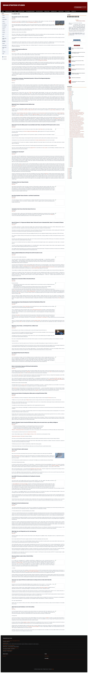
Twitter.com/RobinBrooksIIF (31, 291)
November (70, 92)
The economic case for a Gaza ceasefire (20, 16)
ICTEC (15, 11)
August (70, 95)
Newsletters (47, 11)
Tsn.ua (60, 297)
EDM (19, 292)
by (55, 84)
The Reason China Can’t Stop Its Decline (20, 182)
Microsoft (41, 587)
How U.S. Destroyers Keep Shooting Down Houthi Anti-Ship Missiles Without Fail (28, 301)
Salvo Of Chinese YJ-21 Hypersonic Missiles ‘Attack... (77, 120)
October (70, 93)
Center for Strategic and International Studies (30, 131)
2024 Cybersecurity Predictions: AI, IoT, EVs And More (23, 606)
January (70, 103)
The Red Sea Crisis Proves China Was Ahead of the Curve (24, 208)
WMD (3, 53)
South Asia (4, 45)
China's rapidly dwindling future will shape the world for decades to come (27, 252)
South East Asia (4, 47)
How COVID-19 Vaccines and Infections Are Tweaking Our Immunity (26, 476)
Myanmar (46, 173)
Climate (3, 23)
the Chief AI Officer (20, 562)
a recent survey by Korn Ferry (33, 570)
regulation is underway (26, 622)
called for (37, 390)
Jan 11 (71, 155)
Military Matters (39, 11)
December (70, 91)
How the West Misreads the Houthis (8, 650)
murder (50, 371)
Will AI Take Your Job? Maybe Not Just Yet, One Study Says (24, 531)
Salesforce (46, 587)
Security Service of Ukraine (32, 431)
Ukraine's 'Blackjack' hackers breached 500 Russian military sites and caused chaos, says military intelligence (35, 422)
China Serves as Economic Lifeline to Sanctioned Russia (23, 278)
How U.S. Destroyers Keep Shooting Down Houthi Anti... (77, 123)
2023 (69, 168)
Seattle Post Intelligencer (55, 465)
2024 (69, 90)
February (70, 102)
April (69, 100)
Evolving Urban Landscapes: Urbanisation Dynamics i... (77, 112)
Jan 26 (71, 138)
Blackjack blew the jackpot (16, 436)
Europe (3, 30)
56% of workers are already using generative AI (32, 571)
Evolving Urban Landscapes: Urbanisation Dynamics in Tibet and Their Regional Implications (31, 78)
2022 (69, 169)
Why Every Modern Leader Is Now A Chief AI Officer (22, 556)
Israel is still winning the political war (19, 49)
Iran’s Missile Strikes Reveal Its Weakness (20, 352)
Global (3, 32)
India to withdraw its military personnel (28, 109)
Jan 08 (71, 158)
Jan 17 (71, 148)
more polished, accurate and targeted (33, 626)
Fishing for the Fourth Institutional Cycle (20, 503)
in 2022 (30, 92)
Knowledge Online (8, 11)
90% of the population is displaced (32, 22)
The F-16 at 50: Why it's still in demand (20, 449)
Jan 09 (71, 157)
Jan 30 (71, 105)
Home (3, 11)
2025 (69, 89)
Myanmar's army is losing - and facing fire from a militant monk (25, 325)
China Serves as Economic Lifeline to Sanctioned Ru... (77, 122)
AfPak (3, 15)
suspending (21, 115)
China (3, 21)
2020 (69, 171)
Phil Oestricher (17, 455)
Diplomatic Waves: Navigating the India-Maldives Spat (23, 104)
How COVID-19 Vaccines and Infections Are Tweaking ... (77, 131)
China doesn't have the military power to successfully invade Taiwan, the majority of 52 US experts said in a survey (36, 124)
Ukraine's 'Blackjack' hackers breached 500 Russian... (77, 129)
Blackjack (13, 429)
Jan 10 (71, 156)
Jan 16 (71, 149)
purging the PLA (32, 147)
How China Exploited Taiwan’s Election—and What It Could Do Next (25, 195)
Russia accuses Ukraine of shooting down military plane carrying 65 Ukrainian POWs (29, 393)
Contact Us (73, 11)
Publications (60, 11)
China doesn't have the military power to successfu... (77, 114)
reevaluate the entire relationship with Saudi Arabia (55, 379)
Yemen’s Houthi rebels (26, 306)
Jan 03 (71, 164)
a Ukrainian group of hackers (19, 429)
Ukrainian (49, 397)
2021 (69, 170)
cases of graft (45, 147)
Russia (13, 397)
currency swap (24, 384)
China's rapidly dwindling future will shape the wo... (76, 121)
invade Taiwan (40, 129)
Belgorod (28, 399)
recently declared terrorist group (37, 309)
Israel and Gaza (4, 38)
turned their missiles (37, 320)
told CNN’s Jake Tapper (57, 378)
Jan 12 (71, 154)
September (70, 94)
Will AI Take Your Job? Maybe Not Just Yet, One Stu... (77, 133)
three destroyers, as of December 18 (41, 317)
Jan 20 (71, 145)
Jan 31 (71, 104)
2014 (69, 178)
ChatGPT (47, 617)
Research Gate (54, 11)
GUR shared (22, 436)
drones (20, 321)
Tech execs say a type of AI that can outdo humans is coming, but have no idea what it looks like (31, 579)
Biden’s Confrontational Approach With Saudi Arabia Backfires (25, 366)
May (69, 99)
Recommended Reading (30, 11)
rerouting (51, 214)
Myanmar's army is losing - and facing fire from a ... (76, 124)
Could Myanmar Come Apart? (18, 151)
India (3, 36)
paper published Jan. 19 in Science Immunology (20, 483)
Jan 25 (71, 139)
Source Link (13, 51)
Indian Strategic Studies (14, 5)
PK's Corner (67, 11)
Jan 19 (71, 146)
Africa (3, 17)
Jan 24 (71, 140)
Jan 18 (71, 147)
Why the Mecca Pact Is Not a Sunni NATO (8, 645)
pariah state (28, 371)
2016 (69, 176)
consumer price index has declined (28, 265)
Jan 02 (71, 165)
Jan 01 (71, 166)
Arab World (4, 19)
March (70, 101)
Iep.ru (14, 290)
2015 (69, 177)
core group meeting (52, 109)
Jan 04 (71, 163)
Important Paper (21, 11)
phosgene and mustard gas (43, 60)
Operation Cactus (57, 118)
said (21, 372)
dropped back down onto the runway (35, 468)
